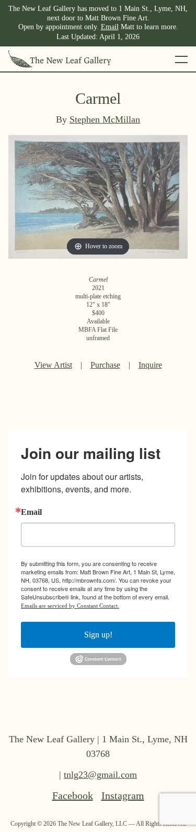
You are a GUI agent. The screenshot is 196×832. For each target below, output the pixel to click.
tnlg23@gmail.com (100, 774)
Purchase (105, 364)
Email (110, 27)
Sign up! (98, 634)
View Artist (53, 364)
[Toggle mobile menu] (181, 59)
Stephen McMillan (105, 119)
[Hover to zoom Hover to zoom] (98, 195)
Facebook (72, 795)
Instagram (122, 795)
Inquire (150, 364)
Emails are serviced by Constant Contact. (70, 605)
